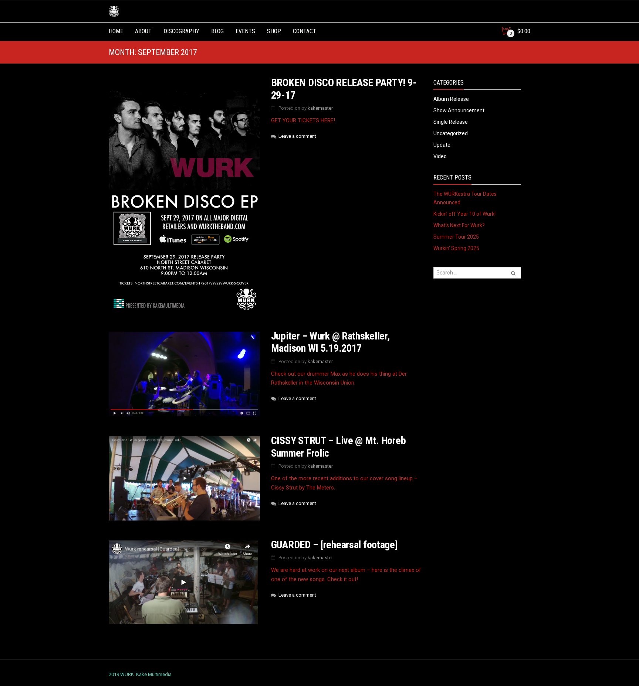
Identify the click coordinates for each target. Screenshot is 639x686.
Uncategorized (450, 133)
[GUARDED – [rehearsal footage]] (184, 582)
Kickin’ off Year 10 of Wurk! (464, 214)
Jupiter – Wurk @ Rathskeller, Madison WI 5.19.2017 (330, 342)
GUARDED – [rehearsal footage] (334, 545)
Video (440, 156)
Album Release (451, 99)
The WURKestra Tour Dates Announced (465, 198)
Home (116, 31)
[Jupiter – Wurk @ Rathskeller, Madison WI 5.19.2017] (184, 374)
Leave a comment (297, 136)
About (143, 31)
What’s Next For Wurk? (459, 225)
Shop (274, 31)
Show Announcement (458, 110)
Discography (181, 31)
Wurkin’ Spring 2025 (456, 248)
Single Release (450, 122)
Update (441, 145)
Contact (304, 31)
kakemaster (320, 108)
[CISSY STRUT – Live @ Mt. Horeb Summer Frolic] (184, 478)
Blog (217, 31)
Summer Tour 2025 (456, 237)
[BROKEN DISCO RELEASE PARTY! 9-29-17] (184, 195)
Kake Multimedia (154, 674)
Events (245, 31)
